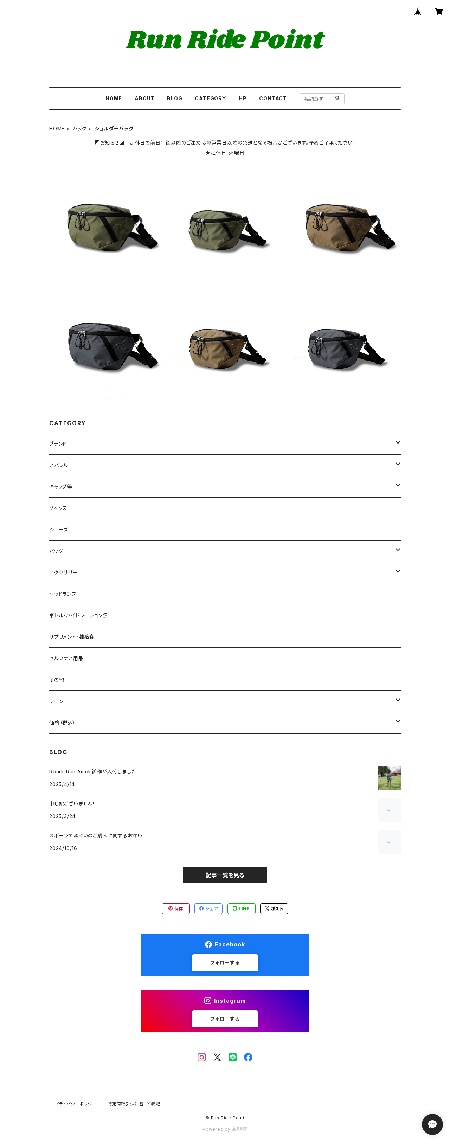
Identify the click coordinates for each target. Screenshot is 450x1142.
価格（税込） (62, 723)
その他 (56, 680)
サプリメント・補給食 (72, 637)
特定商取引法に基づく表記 (134, 1103)
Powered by (217, 1129)
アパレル (58, 465)
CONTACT (273, 98)
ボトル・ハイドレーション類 (78, 615)
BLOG (174, 98)
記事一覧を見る (225, 875)
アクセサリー (63, 572)
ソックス (58, 508)
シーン (56, 701)
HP (243, 98)
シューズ (58, 529)
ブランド (58, 444)
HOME (113, 98)
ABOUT (144, 98)
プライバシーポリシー (75, 1103)
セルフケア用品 (66, 658)
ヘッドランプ (63, 594)
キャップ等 (60, 487)
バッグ (79, 129)
